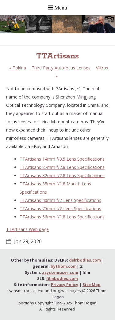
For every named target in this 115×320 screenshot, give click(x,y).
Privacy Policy (64, 284)
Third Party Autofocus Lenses (61, 68)
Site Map (91, 284)
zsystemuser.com (60, 272)
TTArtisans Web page (27, 229)
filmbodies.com (62, 278)
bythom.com (64, 266)
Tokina (17, 68)
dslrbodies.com (85, 260)
